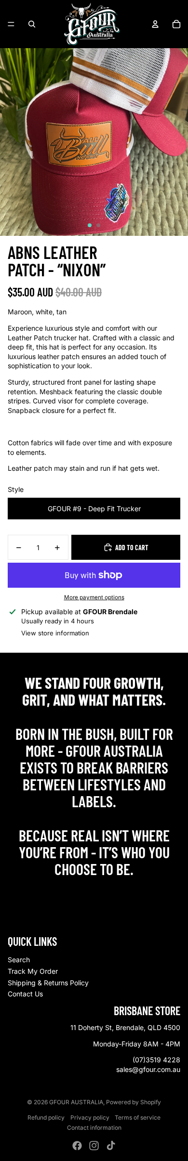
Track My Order (33, 971)
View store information (55, 633)
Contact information (94, 1127)
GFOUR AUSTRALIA (76, 1102)
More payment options (94, 597)
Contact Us (25, 994)
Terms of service (138, 1117)
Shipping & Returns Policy (48, 983)
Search (19, 959)
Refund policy (46, 1117)
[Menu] (11, 24)
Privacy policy (89, 1117)
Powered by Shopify (133, 1102)
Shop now (94, 890)
